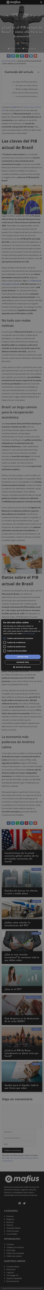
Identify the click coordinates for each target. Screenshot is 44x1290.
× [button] (39, 621)
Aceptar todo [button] (22, 657)
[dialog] (22, 645)
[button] (22, 667)
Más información (29, 633)
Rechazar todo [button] (23, 662)
